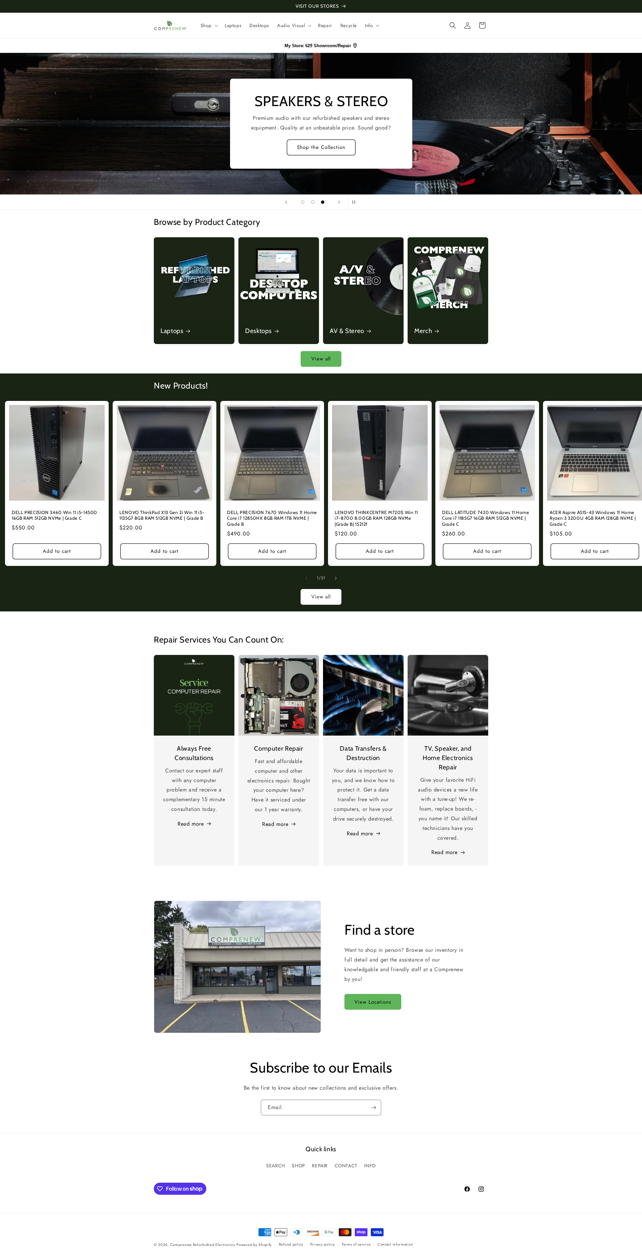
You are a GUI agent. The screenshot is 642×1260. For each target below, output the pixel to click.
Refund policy (291, 1244)
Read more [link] (444, 852)
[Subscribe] (373, 1107)
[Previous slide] (286, 202)
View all (321, 358)
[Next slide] (339, 202)
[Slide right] (335, 578)
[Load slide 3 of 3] (323, 202)
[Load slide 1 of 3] (303, 202)
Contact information (395, 1244)
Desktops (258, 331)
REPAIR (320, 1165)
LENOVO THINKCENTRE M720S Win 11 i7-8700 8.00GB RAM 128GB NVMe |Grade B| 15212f (376, 518)
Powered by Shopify (254, 1244)
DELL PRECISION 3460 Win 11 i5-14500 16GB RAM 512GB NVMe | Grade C (54, 515)
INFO (370, 1165)
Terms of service (356, 1244)
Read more (191, 824)
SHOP (298, 1165)
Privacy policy (322, 1244)
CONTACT (346, 1165)
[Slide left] (306, 578)
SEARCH (275, 1165)
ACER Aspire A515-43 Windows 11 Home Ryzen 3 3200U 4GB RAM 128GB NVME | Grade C (593, 518)
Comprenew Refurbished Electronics (202, 1244)
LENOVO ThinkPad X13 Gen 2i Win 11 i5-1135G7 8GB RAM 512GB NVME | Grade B (161, 515)
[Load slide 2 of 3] (313, 202)
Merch (423, 331)
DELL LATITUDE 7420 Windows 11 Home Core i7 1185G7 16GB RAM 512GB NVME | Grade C (485, 518)
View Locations (372, 1002)
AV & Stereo (347, 331)
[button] (209, 25)
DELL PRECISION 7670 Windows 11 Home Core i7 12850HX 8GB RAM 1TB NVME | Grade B (272, 518)
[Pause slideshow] (355, 202)
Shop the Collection (321, 147)
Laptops (171, 331)
